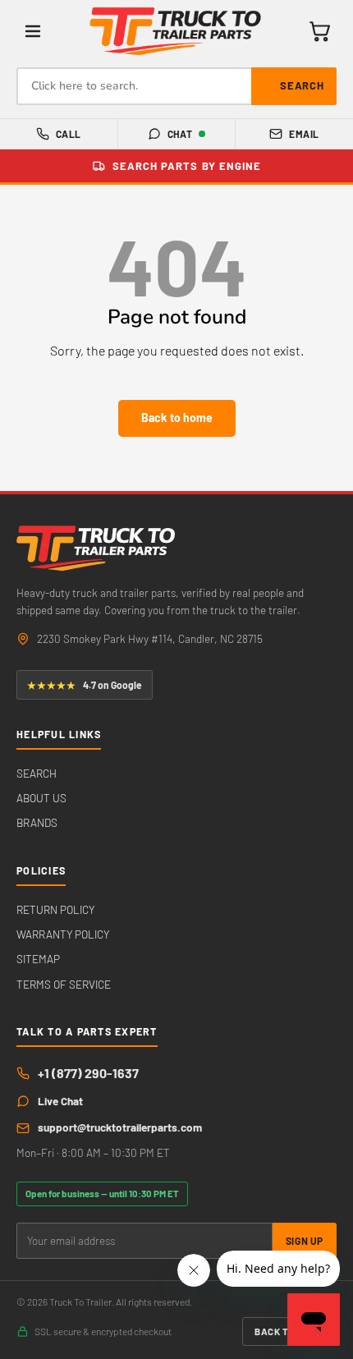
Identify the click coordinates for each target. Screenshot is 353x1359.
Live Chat (60, 1101)
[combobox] (176, 86)
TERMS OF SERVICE (63, 984)
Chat (180, 134)
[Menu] (32, 31)
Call (68, 134)
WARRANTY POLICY (62, 934)
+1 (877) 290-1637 (88, 1073)
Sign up (304, 1241)
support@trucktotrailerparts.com (120, 1127)
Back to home (177, 418)
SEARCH (36, 773)
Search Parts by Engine (186, 165)
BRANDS (36, 822)
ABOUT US (41, 798)
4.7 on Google (84, 685)
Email (304, 134)
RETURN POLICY (55, 909)
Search (302, 85)
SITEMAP (38, 959)
